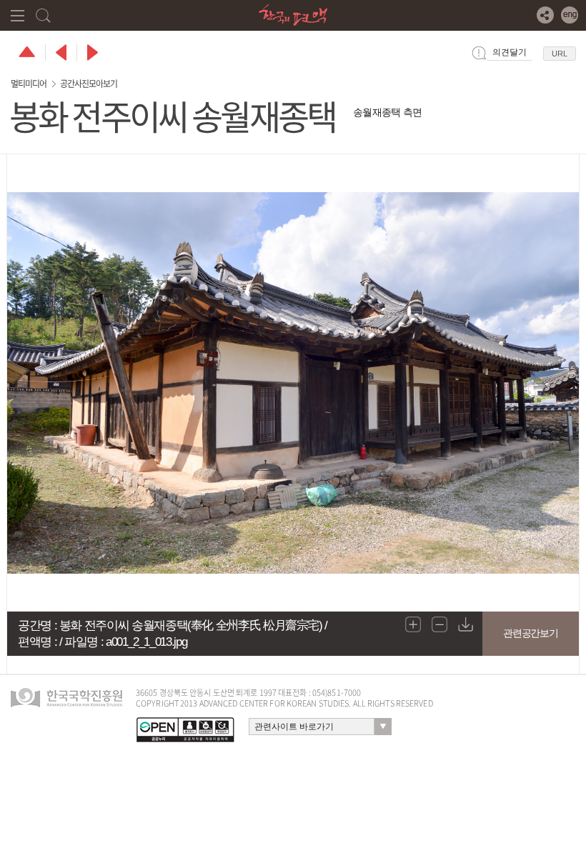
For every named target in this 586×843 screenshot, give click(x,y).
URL (559, 53)
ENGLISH (569, 15)
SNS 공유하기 (545, 15)
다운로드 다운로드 (466, 624)
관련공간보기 (530, 633)
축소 (439, 624)
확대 (413, 624)
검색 (43, 15)
